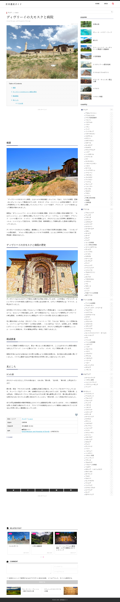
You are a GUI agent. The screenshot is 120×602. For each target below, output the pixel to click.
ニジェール (98, 270)
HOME (97, 3)
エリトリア (98, 224)
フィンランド (98, 458)
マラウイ (98, 281)
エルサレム (98, 136)
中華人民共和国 (98, 198)
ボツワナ (98, 277)
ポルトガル (98, 471)
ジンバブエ (98, 251)
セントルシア (98, 335)
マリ (98, 283)
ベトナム (98, 182)
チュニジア (98, 265)
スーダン (98, 254)
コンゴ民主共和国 (98, 245)
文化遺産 (9, 437)
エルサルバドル (98, 314)
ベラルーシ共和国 (98, 464)
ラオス (98, 193)
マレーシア (98, 184)
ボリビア (98, 367)
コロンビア (98, 326)
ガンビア (98, 233)
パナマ (98, 351)
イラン (98, 127)
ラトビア (98, 483)
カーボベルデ (98, 228)
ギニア (98, 238)
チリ (98, 337)
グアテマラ (98, 321)
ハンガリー (98, 453)
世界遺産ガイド (14, 4)
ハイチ (98, 346)
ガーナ (98, 235)
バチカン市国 (98, 455)
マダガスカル (98, 279)
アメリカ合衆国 (98, 303)
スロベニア (98, 439)
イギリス (98, 405)
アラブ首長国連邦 (98, 117)
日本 (98, 204)
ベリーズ (98, 360)
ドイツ (98, 448)
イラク (98, 124)
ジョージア (98, 428)
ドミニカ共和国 (98, 342)
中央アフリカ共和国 (98, 293)
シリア (98, 152)
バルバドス (98, 349)
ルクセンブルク (98, 487)
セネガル (98, 256)
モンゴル (98, 188)
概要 (14, 87)
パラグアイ (98, 353)
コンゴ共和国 (98, 242)
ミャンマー (98, 186)
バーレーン (98, 172)
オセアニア (97, 374)
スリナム (98, 330)
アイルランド (98, 396)
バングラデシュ (98, 170)
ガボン (98, 231)
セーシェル (98, 258)
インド (98, 129)
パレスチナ (98, 177)
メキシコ (98, 369)
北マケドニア (98, 494)
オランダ (98, 414)
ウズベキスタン (98, 133)
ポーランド (98, 474)
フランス (98, 460)
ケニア (98, 240)
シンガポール (98, 154)
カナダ (98, 317)
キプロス (98, 419)
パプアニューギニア (98, 384)
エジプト (98, 219)
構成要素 (15, 96)
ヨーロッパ (97, 391)
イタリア (98, 407)
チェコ (98, 444)
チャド (98, 263)
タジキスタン (98, 161)
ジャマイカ (98, 328)
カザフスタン (98, 140)
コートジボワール (98, 247)
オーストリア (98, 416)
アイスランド (98, 393)
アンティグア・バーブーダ (98, 308)
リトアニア (98, 485)
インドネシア (98, 131)
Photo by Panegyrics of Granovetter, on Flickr (42, 196)
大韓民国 (98, 202)
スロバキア (98, 437)
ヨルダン (98, 191)
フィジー (98, 386)
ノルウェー (98, 451)
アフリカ (97, 209)
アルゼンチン (98, 305)
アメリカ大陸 (97, 300)
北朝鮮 (98, 200)
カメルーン (98, 226)
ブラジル (98, 356)
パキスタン (98, 175)
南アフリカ (98, 295)
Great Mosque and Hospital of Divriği (36, 431)
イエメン (98, 120)
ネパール (98, 168)
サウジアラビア (98, 149)
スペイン (98, 435)
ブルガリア (98, 462)
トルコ (16, 12)
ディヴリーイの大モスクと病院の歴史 (25, 92)
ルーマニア (98, 490)
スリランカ (98, 156)
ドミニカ (98, 340)
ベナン (98, 274)
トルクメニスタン (98, 163)
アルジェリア (98, 212)
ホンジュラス (98, 365)
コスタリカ (98, 324)
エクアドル (98, 312)
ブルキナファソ (98, 272)
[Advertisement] (42, 124)
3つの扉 (20, 103)
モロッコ (98, 286)
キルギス (98, 147)
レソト (98, 290)
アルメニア (98, 400)
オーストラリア (98, 377)
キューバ (98, 319)
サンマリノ (98, 425)
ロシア (98, 492)
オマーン (98, 138)
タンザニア (98, 261)
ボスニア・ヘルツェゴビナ (98, 469)
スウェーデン (98, 432)
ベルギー (98, 467)
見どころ (15, 100)
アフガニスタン (98, 115)
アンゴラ (98, 215)
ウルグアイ (98, 310)
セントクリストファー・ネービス (98, 333)
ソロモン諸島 (98, 380)
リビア (98, 288)
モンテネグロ (98, 480)
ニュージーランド (98, 382)
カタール (98, 143)
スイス (98, 430)
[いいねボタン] (76, 414)
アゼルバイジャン (98, 113)
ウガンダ (98, 217)
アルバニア (98, 398)
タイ (98, 159)
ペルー (98, 363)
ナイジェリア (98, 267)
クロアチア (98, 423)
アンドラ (98, 403)
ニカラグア (98, 344)
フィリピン (98, 179)
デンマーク (98, 446)
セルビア (98, 441)
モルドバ (98, 478)
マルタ (98, 476)
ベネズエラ (98, 358)
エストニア (98, 412)
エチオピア (98, 222)
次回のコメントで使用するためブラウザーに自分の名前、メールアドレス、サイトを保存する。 (41, 578)
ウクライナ (98, 409)
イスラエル (98, 122)
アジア (10, 12)
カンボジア (98, 145)
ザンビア (98, 249)
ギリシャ (98, 421)
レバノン (98, 195)
